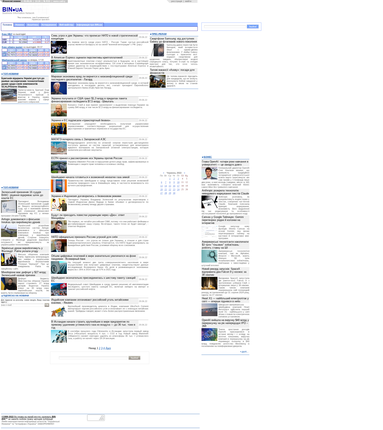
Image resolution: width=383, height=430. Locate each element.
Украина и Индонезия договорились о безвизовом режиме (86, 196)
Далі (108, 348)
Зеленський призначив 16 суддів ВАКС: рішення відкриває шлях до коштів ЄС (22, 195)
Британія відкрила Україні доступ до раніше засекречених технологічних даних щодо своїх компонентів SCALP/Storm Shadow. (22, 82)
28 (166, 193)
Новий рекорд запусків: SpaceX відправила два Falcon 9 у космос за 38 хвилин (224, 271)
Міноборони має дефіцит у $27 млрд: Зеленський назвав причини (23, 274)
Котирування (49, 25)
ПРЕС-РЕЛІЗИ (159, 34)
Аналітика (32, 25)
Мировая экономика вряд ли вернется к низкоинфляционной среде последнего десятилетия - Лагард (91, 78)
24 (178, 189)
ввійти (188, 1)
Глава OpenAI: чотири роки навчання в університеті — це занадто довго (225, 163)
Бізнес (208, 157)
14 (166, 186)
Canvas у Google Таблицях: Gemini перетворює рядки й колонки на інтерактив (223, 219)
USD (4, 52)
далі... (245, 351)
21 (166, 189)
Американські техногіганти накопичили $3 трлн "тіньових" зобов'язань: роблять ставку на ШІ (225, 244)
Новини (19, 25)
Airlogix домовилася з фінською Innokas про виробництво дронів (20, 221)
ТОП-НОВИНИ (11, 74)
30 (174, 193)
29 (170, 193)
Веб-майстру (66, 25)
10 (178, 182)
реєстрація (176, 1)
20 (161, 189)
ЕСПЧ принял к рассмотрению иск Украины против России (86, 158)
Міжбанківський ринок (14, 60)
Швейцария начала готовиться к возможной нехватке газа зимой (90, 177)
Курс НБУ (7, 34)
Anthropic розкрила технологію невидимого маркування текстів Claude (225, 192)
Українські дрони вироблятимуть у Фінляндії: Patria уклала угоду (22, 250)
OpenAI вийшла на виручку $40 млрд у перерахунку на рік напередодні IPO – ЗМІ (225, 323)
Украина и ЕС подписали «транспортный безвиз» (80, 120)
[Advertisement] (124, 13)
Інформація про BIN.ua (89, 25)
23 (174, 189)
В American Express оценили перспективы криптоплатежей (86, 57)
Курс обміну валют (12, 47)
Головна (7, 25)
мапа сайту (59, 1)
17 (178, 186)
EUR (4, 55)
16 (174, 186)
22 (170, 189)
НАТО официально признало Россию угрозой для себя (84, 236)
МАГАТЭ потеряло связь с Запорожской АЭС (78, 139)
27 (161, 193)
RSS (47, 1)
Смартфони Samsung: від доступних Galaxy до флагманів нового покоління (173, 40)
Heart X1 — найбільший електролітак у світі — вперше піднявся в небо (225, 300)
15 (170, 186)
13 (161, 186)
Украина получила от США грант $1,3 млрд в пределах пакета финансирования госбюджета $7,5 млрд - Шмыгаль (89, 100)
